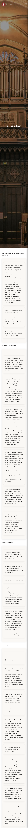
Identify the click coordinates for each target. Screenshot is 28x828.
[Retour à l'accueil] (9, 4)
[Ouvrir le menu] (26, 4)
